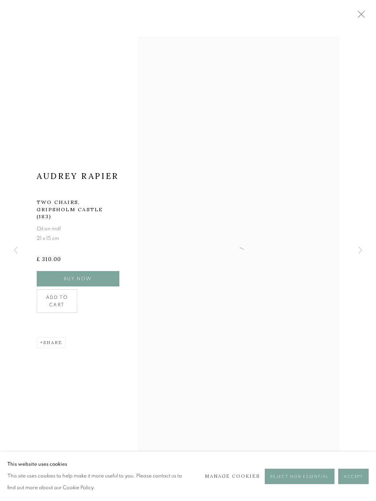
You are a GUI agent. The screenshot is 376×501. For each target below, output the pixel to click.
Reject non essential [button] (299, 476)
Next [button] (360, 250)
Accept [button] (353, 476)
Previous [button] (16, 250)
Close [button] (359, 16)
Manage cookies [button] (232, 476)
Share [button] (52, 342)
